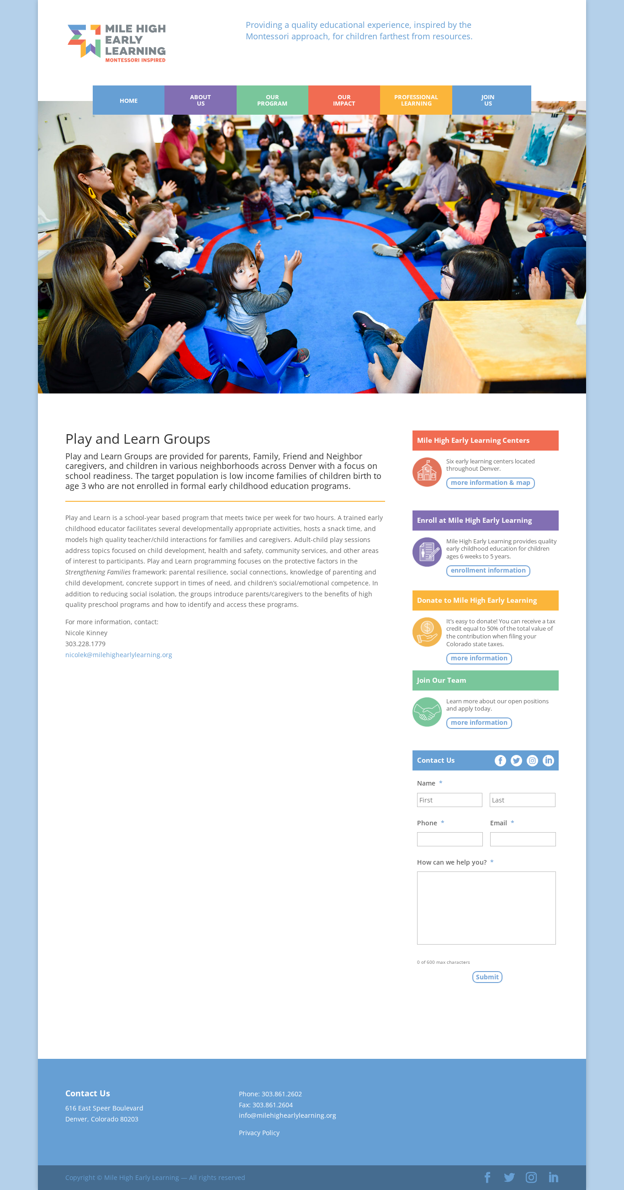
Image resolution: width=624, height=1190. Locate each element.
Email (502, 823)
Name (430, 783)
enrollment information (488, 570)
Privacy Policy (259, 1132)
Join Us (488, 100)
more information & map (490, 482)
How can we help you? (455, 862)
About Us (200, 100)
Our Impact (344, 100)
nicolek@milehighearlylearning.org (118, 654)
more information (479, 658)
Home (128, 100)
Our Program (272, 100)
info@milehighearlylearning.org (287, 1115)
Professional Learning (416, 100)
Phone (430, 823)
